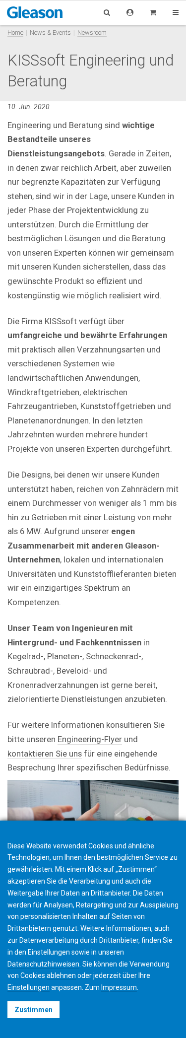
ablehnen (61, 975)
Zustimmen (33, 1010)
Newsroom (92, 32)
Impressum (119, 987)
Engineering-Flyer (90, 739)
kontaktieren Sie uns (44, 754)
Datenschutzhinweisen (43, 964)
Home (15, 32)
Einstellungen (28, 987)
